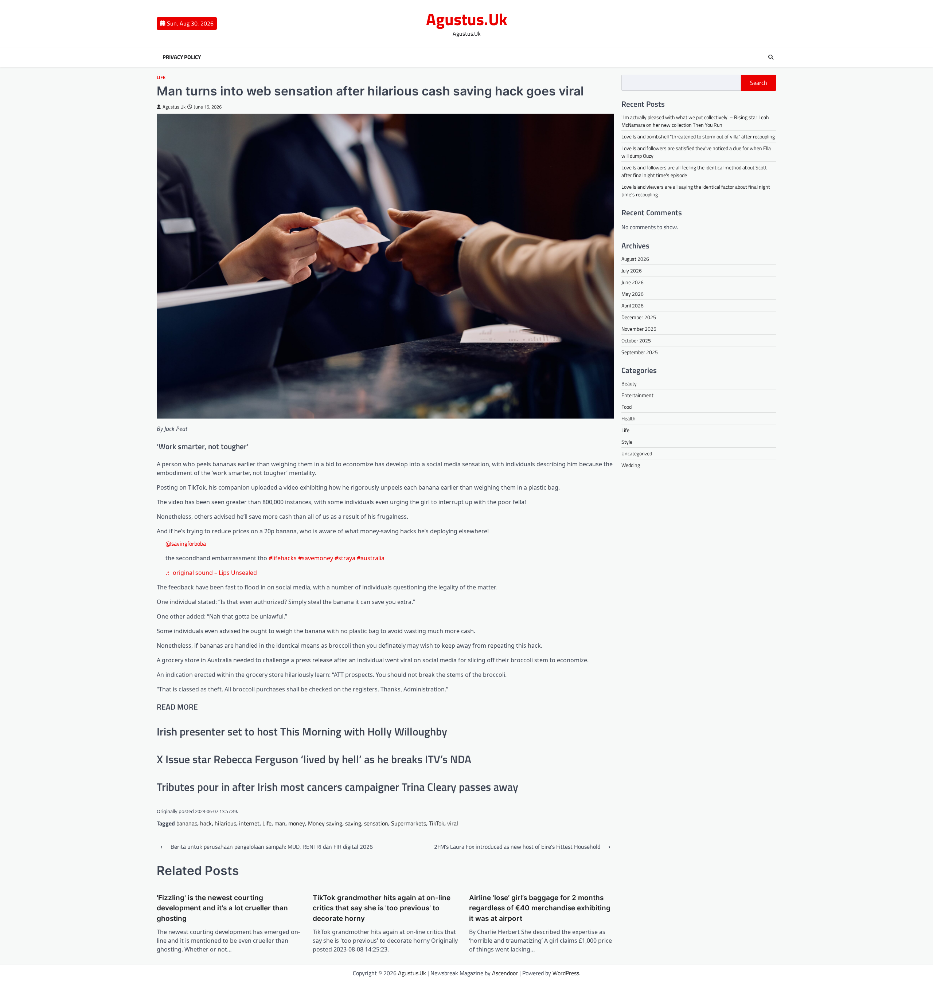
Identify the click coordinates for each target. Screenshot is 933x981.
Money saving (325, 823)
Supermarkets (408, 823)
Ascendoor (505, 973)
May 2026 (632, 294)
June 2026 (632, 282)
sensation (376, 823)
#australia (370, 558)
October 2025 (636, 340)
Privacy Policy (182, 57)
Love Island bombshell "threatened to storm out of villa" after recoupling (698, 136)
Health (628, 418)
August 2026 (635, 259)
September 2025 (639, 352)
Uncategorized (636, 453)
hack (206, 823)
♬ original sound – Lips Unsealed (211, 573)
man (279, 823)
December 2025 (638, 317)
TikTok (436, 823)
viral (452, 823)
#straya (345, 558)
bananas (186, 823)
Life (161, 77)
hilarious (225, 823)
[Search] (770, 57)
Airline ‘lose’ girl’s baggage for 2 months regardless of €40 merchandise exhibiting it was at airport (539, 908)
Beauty (629, 383)
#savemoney (315, 558)
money (296, 823)
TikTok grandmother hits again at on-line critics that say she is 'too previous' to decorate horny (381, 908)
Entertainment (637, 395)
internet (249, 823)
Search (758, 82)
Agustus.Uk (466, 19)
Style (626, 442)
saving (353, 823)
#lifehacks (283, 558)
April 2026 (632, 305)
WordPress (566, 973)
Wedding (630, 465)
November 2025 (638, 329)
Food (626, 407)
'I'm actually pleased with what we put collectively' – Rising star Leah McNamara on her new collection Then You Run (695, 121)
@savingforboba (185, 543)
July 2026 (631, 270)
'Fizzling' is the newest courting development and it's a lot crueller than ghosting (222, 908)
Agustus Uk (174, 106)
